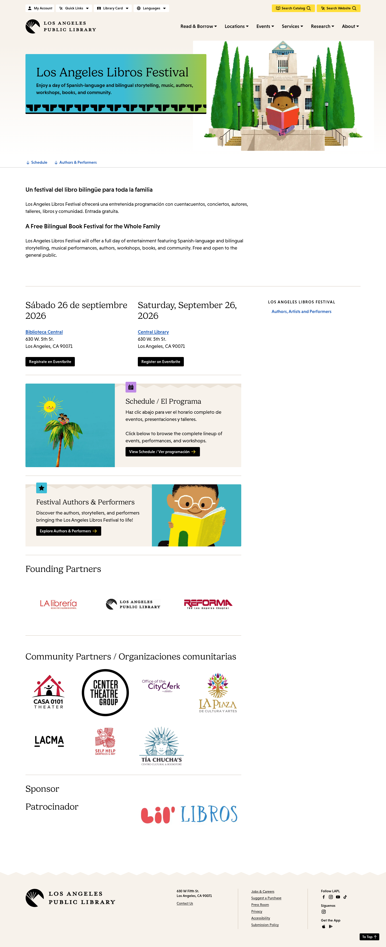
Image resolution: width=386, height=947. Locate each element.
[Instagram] (331, 897)
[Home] (60, 26)
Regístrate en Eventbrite (50, 361)
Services (290, 26)
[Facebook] (323, 897)
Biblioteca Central (44, 332)
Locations (235, 26)
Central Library (153, 332)
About (348, 26)
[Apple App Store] (323, 926)
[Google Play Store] (331, 926)
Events (263, 26)
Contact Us (185, 903)
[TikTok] (345, 897)
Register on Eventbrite (160, 361)
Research (320, 26)
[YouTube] (338, 897)
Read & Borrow (196, 26)
